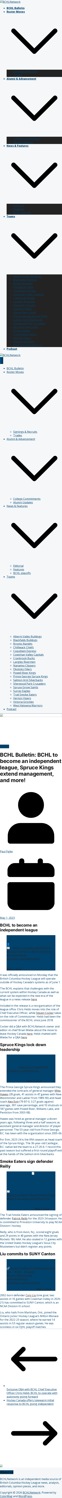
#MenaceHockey (17, 1279)
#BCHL (47, 948)
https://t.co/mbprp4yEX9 (28, 948)
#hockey (29, 1272)
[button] (34, 68)
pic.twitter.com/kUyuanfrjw (23, 1283)
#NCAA (11, 951)
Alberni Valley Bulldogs (27, 276)
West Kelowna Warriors (27, 345)
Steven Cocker (45, 1013)
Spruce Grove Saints (25, 327)
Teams (11, 216)
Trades (17, 75)
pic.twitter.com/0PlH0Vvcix (23, 1071)
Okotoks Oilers (22, 309)
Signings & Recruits (25, 71)
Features (18, 209)
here (34, 999)
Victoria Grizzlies (23, 341)
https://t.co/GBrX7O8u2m (22, 1195)
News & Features (17, 145)
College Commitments (27, 138)
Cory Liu (31, 1295)
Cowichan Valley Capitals (28, 294)
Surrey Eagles (21, 331)
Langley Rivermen (24, 301)
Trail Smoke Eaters (25, 334)
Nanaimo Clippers (24, 305)
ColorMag (6, 1496)
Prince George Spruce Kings (30, 316)
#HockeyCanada (17, 955)
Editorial (18, 205)
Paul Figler (6, 851)
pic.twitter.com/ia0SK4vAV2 (23, 959)
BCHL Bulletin (15, 8)
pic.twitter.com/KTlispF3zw (33, 1198)
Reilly (24, 1218)
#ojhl (17, 1272)
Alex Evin (13, 1101)
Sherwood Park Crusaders (29, 323)
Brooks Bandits (22, 283)
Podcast (12, 349)
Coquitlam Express (24, 291)
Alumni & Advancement (21, 78)
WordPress (25, 1496)
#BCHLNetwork (41, 951)
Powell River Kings (24, 312)
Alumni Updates (23, 142)
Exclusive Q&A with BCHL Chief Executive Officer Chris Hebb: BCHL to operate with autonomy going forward (32, 1393)
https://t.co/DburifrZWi (24, 1268)
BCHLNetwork (32, 1492)
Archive (4, 746)
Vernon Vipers (22, 338)
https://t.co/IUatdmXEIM (33, 1067)
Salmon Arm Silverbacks (28, 320)
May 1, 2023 (14, 968)
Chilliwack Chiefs (23, 287)
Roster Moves (16, 11)
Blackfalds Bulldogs (25, 280)
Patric (15, 1218)
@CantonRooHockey (19, 1275)
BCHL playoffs (22, 213)
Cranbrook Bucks (24, 298)
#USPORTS (23, 951)
